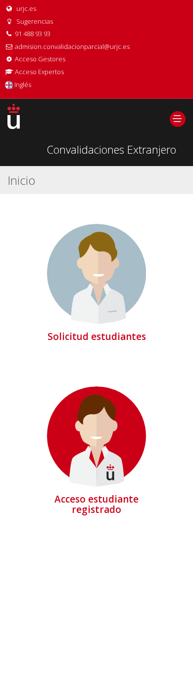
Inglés (22, 84)
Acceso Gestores (40, 58)
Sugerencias (34, 21)
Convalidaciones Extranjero (111, 149)
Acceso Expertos (39, 71)
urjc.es (25, 8)
